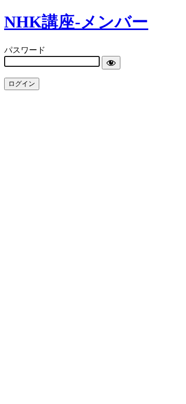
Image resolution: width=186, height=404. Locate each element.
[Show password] (111, 62)
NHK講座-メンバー (76, 21)
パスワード (24, 50)
